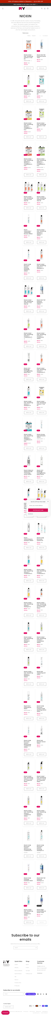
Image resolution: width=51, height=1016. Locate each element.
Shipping (16, 967)
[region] (25, 1)
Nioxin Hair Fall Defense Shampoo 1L (41, 879)
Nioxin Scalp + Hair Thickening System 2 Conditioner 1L (28, 335)
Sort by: (29, 35)
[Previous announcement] (2, 4)
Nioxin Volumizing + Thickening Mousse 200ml (28, 232)
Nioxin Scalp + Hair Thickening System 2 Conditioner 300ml (41, 639)
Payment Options (18, 973)
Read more (25, 33)
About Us (16, 979)
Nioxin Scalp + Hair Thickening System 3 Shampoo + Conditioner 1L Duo (28, 438)
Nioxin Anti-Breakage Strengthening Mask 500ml (41, 472)
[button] (2, 8)
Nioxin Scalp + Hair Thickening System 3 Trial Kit (41, 92)
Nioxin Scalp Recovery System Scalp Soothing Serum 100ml (41, 708)
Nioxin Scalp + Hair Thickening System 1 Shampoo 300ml (41, 813)
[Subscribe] (35, 947)
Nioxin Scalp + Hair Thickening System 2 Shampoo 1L (28, 92)
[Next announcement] (48, 4)
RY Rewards (17, 985)
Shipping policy (45, 1011)
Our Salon (28, 970)
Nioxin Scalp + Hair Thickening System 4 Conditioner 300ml (41, 336)
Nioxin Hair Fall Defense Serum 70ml (41, 56)
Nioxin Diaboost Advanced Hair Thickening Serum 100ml (28, 472)
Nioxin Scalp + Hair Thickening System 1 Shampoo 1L (28, 604)
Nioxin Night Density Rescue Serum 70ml (41, 911)
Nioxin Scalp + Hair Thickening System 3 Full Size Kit (28, 302)
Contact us (39, 973)
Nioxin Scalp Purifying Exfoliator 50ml (28, 879)
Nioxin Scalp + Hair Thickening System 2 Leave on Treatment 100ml (28, 779)
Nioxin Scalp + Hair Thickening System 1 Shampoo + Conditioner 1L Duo (28, 126)
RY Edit (27, 967)
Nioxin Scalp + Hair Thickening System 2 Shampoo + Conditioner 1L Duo (41, 162)
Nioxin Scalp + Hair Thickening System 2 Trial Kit (41, 125)
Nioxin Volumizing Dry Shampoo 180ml (28, 539)
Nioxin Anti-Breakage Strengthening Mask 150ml (28, 370)
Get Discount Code (38, 510)
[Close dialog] (48, 501)
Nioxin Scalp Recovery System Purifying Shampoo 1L (40, 847)
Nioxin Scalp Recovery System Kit (40, 539)
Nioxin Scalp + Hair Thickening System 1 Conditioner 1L (41, 571)
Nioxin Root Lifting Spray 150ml (27, 707)
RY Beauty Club (29, 973)
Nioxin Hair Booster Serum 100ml (41, 742)
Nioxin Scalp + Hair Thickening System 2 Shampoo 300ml (28, 674)
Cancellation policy (36, 1012)
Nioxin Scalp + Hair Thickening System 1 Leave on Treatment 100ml (41, 779)
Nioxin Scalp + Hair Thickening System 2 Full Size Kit (41, 198)
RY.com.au (13, 1011)
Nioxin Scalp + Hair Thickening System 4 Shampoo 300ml (41, 232)
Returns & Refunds (18, 970)
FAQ (15, 976)
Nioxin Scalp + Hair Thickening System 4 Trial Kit (28, 57)
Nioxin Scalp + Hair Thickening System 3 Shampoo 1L (28, 403)
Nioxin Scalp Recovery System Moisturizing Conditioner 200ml (27, 744)
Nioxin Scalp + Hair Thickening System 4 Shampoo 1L (41, 266)
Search (27, 964)
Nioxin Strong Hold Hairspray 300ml (41, 436)
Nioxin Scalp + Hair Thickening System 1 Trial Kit (41, 403)
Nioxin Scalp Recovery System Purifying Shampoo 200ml (27, 268)
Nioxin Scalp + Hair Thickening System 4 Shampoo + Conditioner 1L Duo (28, 162)
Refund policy (38, 1011)
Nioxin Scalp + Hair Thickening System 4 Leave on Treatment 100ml (41, 605)
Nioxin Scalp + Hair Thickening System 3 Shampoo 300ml (28, 639)
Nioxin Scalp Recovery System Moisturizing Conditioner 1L (28, 847)
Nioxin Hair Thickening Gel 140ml (41, 673)
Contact (16, 964)
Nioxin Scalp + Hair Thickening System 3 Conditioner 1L (28, 571)
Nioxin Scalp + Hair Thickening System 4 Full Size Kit (28, 198)
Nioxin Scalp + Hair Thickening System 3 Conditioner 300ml (28, 912)
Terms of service (32, 1011)
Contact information (44, 1012)
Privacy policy (26, 1011)
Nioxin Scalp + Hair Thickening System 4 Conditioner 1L (41, 370)
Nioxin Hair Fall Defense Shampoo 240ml (41, 302)
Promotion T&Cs (18, 982)
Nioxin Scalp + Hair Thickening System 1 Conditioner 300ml (28, 813)
